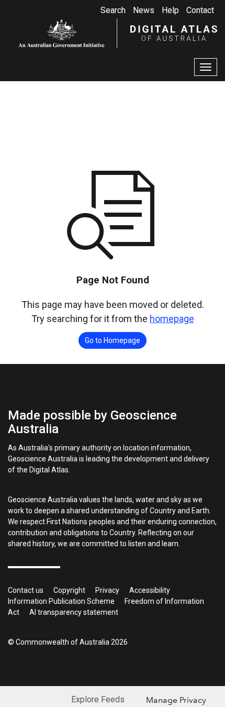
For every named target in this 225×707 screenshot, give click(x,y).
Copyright (69, 590)
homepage (172, 318)
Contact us (25, 590)
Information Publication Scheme (61, 601)
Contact (200, 10)
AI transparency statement (73, 612)
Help (170, 10)
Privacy (107, 590)
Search (113, 10)
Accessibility (149, 590)
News (143, 10)
